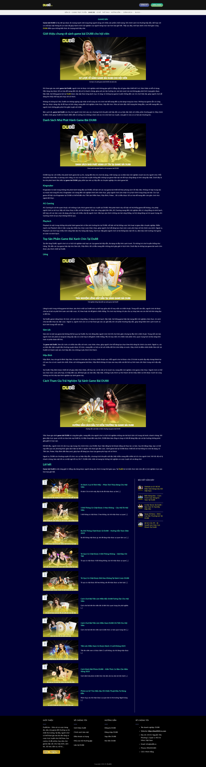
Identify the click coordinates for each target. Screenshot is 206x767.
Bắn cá (67, 12)
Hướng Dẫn (115, 12)
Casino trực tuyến (79, 12)
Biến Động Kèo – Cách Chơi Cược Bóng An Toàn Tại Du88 (152, 498)
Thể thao (106, 12)
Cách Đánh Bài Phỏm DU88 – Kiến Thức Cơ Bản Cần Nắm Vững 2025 (104, 670)
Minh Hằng (149, 752)
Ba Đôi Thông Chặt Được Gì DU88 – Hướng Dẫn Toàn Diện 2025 (105, 532)
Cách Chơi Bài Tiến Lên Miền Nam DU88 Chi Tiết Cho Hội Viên (104, 624)
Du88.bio (46, 727)
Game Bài (91, 12)
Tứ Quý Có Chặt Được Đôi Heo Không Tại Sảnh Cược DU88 (105, 578)
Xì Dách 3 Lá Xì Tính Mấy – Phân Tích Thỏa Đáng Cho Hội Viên (104, 486)
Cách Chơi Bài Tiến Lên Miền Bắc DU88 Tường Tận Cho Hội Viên (105, 600)
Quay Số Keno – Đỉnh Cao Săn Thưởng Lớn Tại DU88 (153, 516)
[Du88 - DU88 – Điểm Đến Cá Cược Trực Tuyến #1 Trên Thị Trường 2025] (48, 5)
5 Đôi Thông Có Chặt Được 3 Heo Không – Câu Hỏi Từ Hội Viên (104, 509)
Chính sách (127, 12)
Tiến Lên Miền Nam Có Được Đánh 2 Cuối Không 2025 (103, 646)
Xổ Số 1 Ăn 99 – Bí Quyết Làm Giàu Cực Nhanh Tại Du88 (152, 525)
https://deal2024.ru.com (157, 731)
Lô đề (99, 12)
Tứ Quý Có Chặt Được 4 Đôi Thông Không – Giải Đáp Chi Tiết (104, 555)
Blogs (137, 12)
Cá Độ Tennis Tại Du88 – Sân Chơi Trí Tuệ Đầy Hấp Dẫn (153, 507)
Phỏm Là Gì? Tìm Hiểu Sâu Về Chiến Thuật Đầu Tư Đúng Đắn (103, 692)
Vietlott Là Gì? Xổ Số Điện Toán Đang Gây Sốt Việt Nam (153, 489)
